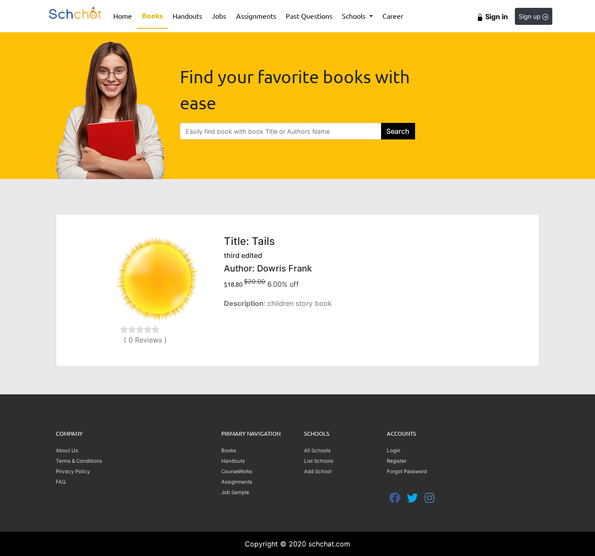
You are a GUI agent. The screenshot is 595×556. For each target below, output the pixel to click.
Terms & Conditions (79, 461)
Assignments (256, 15)
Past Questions (309, 15)
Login (393, 451)
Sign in (495, 16)
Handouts (187, 15)
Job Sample (235, 492)
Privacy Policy (73, 471)
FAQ (61, 482)
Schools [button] (354, 15)
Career (392, 15)
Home (125, 15)
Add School (317, 471)
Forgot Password (407, 471)
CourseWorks (236, 471)
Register (396, 461)
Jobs (219, 15)
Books (154, 15)
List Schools (318, 461)
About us (67, 451)
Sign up (530, 16)
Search (397, 131)
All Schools (317, 451)
